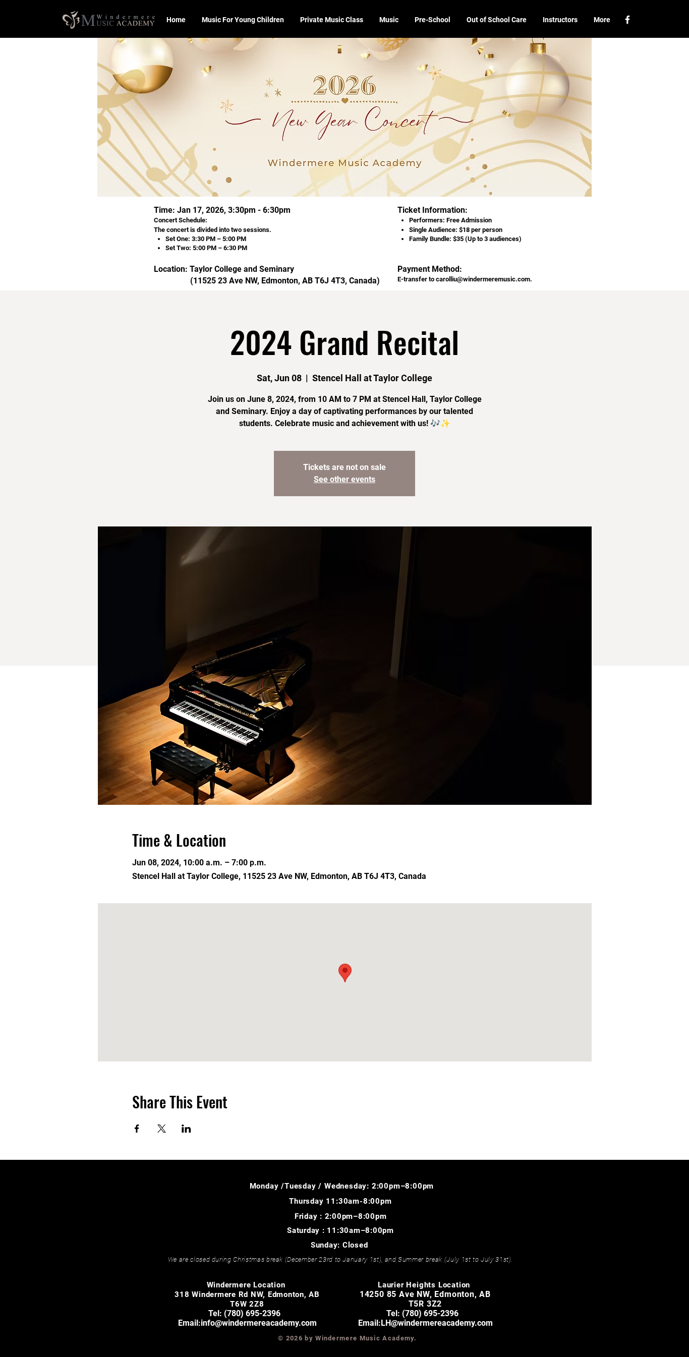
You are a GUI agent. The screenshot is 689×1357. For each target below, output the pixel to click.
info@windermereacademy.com (259, 1323)
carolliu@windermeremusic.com (483, 279)
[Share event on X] (161, 1129)
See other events (344, 479)
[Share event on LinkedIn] (186, 1129)
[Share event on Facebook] (137, 1129)
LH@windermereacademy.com (437, 1323)
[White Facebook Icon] (627, 19)
